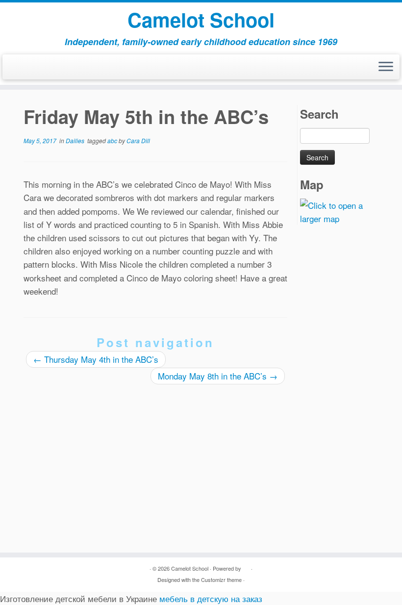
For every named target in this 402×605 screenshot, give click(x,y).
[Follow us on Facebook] (21, 68)
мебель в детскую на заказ (210, 598)
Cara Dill (138, 140)
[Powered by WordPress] (246, 566)
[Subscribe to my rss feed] (14, 68)
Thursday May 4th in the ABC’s (95, 359)
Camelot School (201, 19)
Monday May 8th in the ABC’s (217, 376)
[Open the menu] (385, 67)
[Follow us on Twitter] (27, 68)
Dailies (76, 140)
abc (113, 140)
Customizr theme (221, 579)
